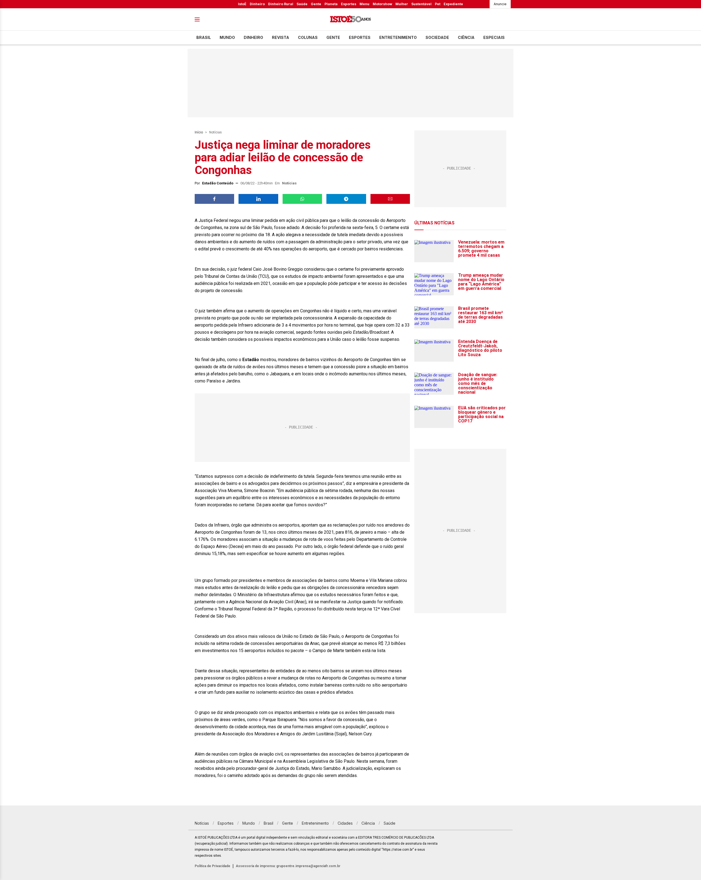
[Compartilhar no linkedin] (258, 199)
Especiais (494, 37)
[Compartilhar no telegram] (346, 199)
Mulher (401, 4)
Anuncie (500, 4)
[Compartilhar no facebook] (214, 199)
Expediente (453, 4)
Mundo (227, 37)
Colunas (308, 37)
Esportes (348, 4)
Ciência (466, 37)
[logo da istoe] (350, 19)
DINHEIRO (253, 37)
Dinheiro (257, 4)
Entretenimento (398, 37)
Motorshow (382, 4)
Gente (316, 4)
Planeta (331, 4)
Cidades (345, 823)
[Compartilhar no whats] (302, 199)
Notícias (215, 132)
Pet (437, 4)
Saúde (302, 4)
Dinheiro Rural (280, 4)
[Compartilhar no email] (390, 199)
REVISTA (280, 37)
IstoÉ (242, 4)
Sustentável (421, 4)
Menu (364, 4)
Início (199, 132)
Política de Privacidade (212, 866)
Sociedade (437, 37)
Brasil (203, 37)
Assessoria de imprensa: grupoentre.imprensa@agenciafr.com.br (288, 866)
